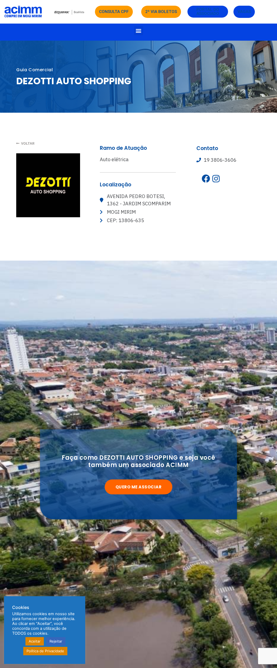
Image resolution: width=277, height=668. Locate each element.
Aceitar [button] (35, 641)
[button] (138, 30)
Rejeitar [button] (56, 641)
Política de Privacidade (45, 651)
